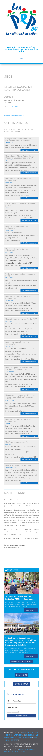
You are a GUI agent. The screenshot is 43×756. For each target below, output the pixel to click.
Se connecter (21, 716)
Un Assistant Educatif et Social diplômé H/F (18, 297)
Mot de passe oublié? (13, 712)
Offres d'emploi (21, 684)
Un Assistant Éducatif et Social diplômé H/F (18, 179)
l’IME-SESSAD (29, 735)
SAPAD (35, 737)
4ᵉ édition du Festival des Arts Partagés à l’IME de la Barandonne (19, 597)
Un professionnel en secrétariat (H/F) (21, 319)
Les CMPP (9, 735)
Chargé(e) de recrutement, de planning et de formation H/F (18, 139)
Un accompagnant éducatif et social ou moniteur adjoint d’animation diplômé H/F (20, 397)
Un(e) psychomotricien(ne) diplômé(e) (16, 227)
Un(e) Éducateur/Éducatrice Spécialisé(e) (17, 343)
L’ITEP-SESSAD (19, 735)
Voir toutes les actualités (22, 662)
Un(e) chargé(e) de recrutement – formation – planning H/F (19, 368)
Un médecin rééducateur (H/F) (18, 465)
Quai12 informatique (27, 749)
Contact (14, 740)
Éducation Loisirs (25, 737)
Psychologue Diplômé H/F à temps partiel (20, 205)
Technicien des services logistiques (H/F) (20, 275)
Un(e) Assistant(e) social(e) (16, 442)
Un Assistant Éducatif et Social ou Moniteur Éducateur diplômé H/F (19, 157)
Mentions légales (11, 752)
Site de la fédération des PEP (14, 116)
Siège (7, 740)
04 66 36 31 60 (13, 107)
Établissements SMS (30, 732)
